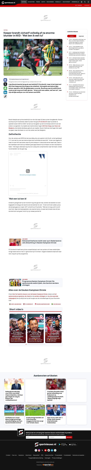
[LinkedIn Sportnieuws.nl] (52, 450)
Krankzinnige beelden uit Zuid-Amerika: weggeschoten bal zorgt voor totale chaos (35, 420)
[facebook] (5, 80)
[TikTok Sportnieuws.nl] (48, 450)
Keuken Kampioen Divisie (43, 304)
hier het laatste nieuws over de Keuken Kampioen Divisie (30, 294)
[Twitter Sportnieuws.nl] (42, 450)
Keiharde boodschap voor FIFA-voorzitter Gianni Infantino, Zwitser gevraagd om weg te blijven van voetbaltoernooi (14, 396)
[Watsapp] (5, 88)
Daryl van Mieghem (16, 304)
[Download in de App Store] (73, 444)
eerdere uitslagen (39, 296)
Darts (43, 1)
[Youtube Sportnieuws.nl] (45, 450)
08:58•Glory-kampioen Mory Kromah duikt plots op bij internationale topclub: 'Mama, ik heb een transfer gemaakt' (77, 73)
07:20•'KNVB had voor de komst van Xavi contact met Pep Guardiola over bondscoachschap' (77, 94)
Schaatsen (31, 1)
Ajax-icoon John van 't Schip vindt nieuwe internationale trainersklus (54, 420)
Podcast (87, 5)
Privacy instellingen (57, 458)
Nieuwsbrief (36, 455)
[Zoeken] (84, 2)
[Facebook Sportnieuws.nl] (36, 450)
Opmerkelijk (75, 1)
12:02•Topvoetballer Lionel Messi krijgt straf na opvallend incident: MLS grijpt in (76, 48)
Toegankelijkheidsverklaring (35, 458)
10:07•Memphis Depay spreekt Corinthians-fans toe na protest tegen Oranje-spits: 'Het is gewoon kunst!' (77, 60)
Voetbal (24, 1)
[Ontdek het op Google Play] (63, 444)
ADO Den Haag (46, 126)
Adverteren (28, 455)
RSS (42, 455)
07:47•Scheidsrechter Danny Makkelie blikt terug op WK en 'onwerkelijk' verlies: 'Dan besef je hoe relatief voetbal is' (77, 87)
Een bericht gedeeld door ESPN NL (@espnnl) (27, 193)
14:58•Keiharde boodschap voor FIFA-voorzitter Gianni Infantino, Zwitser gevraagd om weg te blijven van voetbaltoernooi (77, 41)
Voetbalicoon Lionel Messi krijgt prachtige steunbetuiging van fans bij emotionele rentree (13, 420)
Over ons (14, 455)
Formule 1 (58, 1)
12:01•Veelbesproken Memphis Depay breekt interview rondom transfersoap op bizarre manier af (77, 53)
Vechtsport (66, 1)
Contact (8, 455)
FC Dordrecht (43, 122)
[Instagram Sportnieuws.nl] (39, 450)
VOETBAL (6, 30)
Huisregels (47, 458)
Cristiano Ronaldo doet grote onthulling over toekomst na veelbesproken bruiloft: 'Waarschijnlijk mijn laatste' (55, 396)
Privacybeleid (58, 455)
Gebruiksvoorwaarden (78, 455)
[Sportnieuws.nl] (8, 2)
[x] (5, 84)
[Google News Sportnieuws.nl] (55, 450)
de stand (27, 296)
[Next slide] (61, 329)
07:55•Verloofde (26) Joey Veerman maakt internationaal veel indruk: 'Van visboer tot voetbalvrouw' (76, 80)
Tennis (38, 1)
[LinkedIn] (5, 92)
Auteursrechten (49, 455)
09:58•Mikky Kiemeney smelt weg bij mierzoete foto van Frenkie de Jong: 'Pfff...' (76, 66)
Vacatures (21, 455)
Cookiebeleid (67, 455)
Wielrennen (50, 1)
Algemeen (81, 36)
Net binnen (78, 5)
